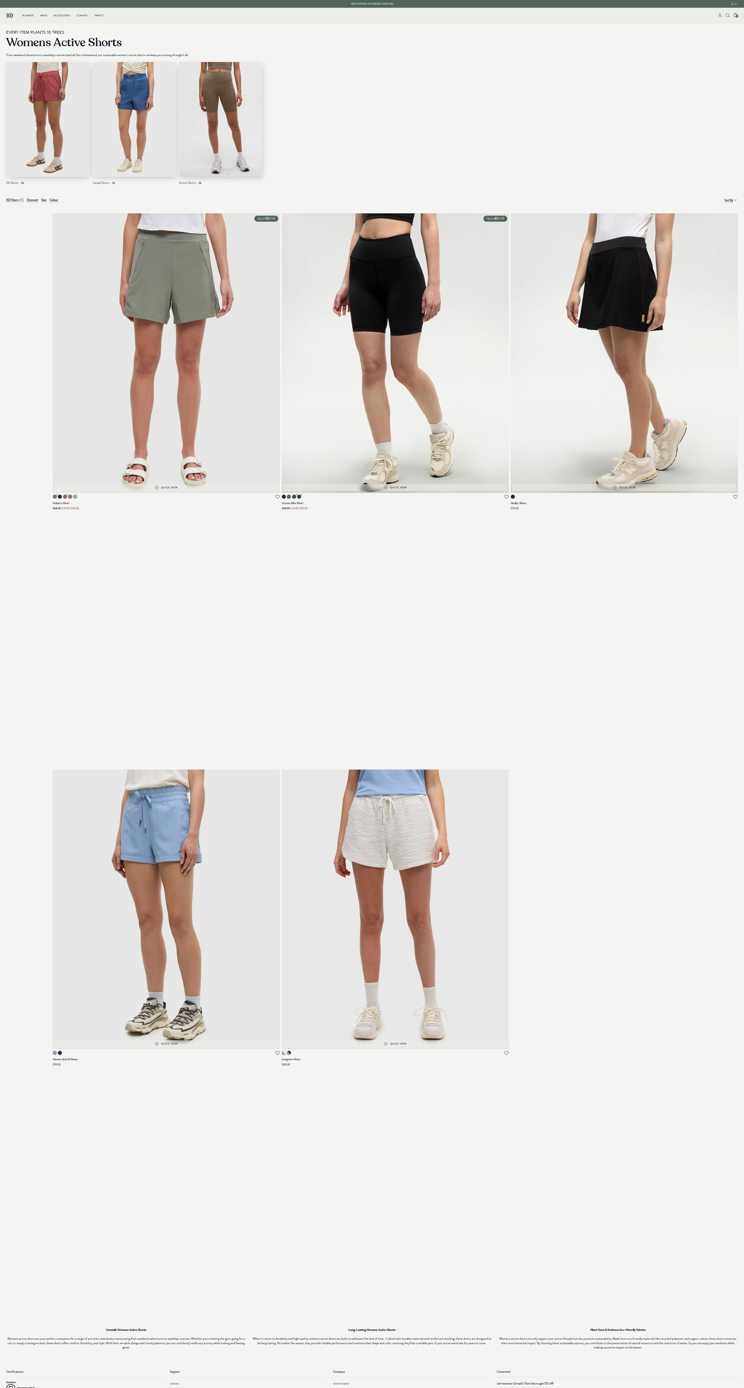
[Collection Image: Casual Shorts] (134, 119)
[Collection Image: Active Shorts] (220, 119)
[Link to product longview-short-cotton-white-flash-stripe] (395, 909)
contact (174, 1383)
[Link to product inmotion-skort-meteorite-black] (624, 353)
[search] (727, 15)
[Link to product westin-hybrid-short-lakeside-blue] (166, 909)
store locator (341, 1383)
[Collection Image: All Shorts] (48, 119)
